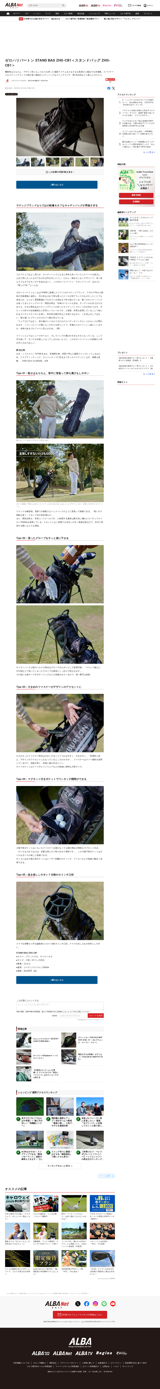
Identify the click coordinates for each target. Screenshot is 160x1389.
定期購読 (136, 202)
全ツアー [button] (17, 14)
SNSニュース (110, 14)
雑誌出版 (80, 14)
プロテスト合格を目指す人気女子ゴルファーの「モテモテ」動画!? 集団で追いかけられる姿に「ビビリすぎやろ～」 (138, 112)
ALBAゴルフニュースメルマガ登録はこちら (82, 1314)
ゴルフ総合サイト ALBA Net (16, 1293)
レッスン (37, 14)
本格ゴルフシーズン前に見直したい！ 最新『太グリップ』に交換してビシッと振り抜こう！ (92, 1123)
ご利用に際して (88, 1363)
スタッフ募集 (38, 1363)
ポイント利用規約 (90, 1366)
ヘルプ (116, 1366)
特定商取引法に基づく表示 (136, 1363)
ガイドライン (116, 1363)
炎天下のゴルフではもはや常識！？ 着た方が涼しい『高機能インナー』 (32, 1122)
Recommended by (104, 1278)
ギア (27, 14)
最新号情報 (136, 195)
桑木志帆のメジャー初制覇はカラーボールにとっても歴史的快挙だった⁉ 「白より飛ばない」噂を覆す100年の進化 (138, 144)
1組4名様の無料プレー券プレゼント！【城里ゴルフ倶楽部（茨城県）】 (135, 359)
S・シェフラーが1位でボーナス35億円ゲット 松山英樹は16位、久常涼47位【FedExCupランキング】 (138, 102)
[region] (60, 94)
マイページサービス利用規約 (67, 1366)
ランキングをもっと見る (59, 1166)
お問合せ (106, 1366)
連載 (137, 14)
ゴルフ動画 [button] (68, 14)
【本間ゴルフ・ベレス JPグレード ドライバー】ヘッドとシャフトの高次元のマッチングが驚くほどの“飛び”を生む (92, 1157)
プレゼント (148, 14)
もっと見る (148, 152)
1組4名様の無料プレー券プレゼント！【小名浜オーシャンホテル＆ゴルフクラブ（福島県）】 (135, 367)
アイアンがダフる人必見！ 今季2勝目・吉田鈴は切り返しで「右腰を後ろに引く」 (138, 133)
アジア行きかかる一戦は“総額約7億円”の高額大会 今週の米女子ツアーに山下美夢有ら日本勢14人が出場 (138, 123)
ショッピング (94, 14)
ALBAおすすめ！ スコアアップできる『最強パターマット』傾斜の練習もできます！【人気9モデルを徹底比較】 (32, 1156)
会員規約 (101, 1363)
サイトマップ (127, 1366)
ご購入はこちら (57, 185)
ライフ (48, 14)
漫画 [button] (57, 14)
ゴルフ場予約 (125, 14)
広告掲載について (20, 1363)
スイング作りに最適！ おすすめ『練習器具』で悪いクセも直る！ (62, 1154)
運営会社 (53, 1363)
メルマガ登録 (136, 5)
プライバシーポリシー (69, 1363)
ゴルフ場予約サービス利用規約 (39, 1366)
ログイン (150, 5)
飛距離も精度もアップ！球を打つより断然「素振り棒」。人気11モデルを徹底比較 (62, 1122)
